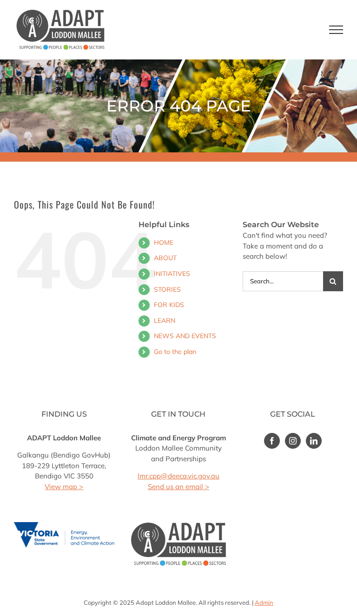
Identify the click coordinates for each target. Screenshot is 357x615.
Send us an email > (178, 486)
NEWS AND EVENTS (185, 336)
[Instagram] (293, 441)
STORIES (167, 289)
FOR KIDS (169, 305)
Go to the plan (175, 351)
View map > (64, 486)
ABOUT (165, 258)
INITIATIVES (172, 273)
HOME (163, 242)
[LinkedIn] (314, 441)
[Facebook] (272, 441)
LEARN (164, 320)
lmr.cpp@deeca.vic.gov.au (178, 475)
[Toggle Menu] (336, 30)
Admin (264, 602)
